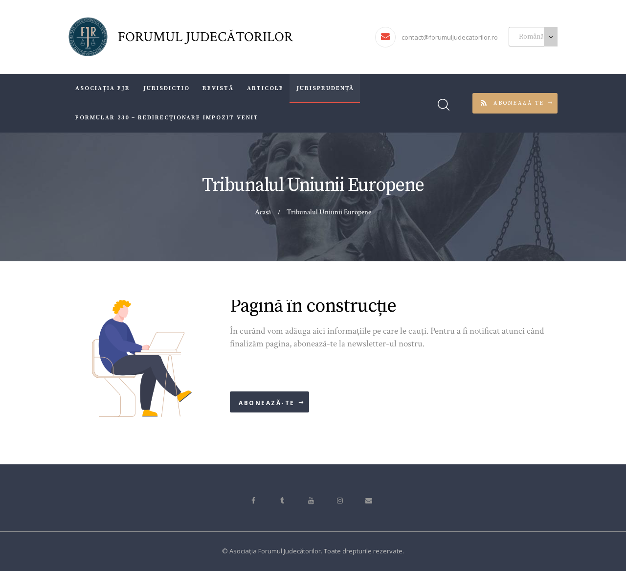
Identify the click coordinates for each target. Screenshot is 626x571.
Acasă (263, 212)
